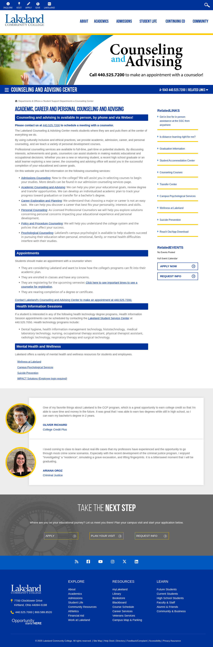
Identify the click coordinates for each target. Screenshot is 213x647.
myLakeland (24, 21)
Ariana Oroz (53, 470)
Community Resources (82, 606)
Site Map (97, 641)
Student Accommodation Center (177, 160)
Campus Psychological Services (35, 367)
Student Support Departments (58, 101)
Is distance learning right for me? (178, 136)
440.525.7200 (51, 125)
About (71, 589)
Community (200, 22)
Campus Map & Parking (127, 620)
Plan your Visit (103, 535)
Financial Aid (76, 615)
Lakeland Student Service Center (108, 318)
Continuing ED (175, 22)
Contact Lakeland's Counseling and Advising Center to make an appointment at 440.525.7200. (73, 300)
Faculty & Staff (166, 602)
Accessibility (155, 641)
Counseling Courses (171, 172)
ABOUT (84, 22)
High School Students (170, 598)
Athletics (73, 611)
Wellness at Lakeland (29, 361)
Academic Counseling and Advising (43, 187)
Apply (50, 535)
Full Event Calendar (167, 258)
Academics (75, 593)
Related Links (196, 90)
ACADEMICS (101, 22)
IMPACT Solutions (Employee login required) (42, 378)
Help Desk (109, 641)
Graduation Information (172, 148)
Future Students (167, 589)
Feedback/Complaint (137, 641)
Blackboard (119, 602)
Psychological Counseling (37, 232)
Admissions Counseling (35, 178)
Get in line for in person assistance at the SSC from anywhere (175, 121)
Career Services (122, 611)
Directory (120, 641)
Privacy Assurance (172, 641)
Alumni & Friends (167, 606)
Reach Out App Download (174, 231)
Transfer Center (168, 184)
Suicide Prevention (27, 373)
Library (116, 593)
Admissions (124, 22)
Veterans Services (123, 615)
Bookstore (118, 598)
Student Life (148, 22)
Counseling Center (84, 101)
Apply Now (168, 266)
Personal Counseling (34, 210)
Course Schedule (123, 606)
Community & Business (171, 611)
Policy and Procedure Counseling (42, 223)
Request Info (170, 276)
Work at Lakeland (79, 620)
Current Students (167, 593)
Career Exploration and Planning (41, 200)
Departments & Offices (29, 101)
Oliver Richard (55, 424)
